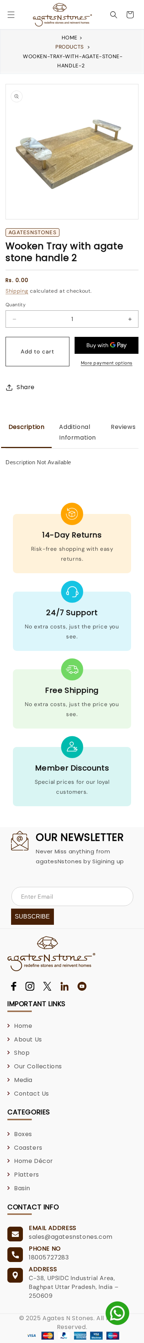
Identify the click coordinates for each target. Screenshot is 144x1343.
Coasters (28, 1147)
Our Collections (38, 1066)
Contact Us (31, 1093)
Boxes (23, 1134)
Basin (22, 1188)
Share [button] (26, 387)
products (69, 46)
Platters (26, 1174)
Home (70, 37)
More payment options (107, 363)
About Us (28, 1039)
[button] (11, 15)
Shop (22, 1052)
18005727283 (49, 1257)
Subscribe (32, 916)
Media (23, 1080)
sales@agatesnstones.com (71, 1237)
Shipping (17, 291)
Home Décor (33, 1161)
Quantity (15, 305)
